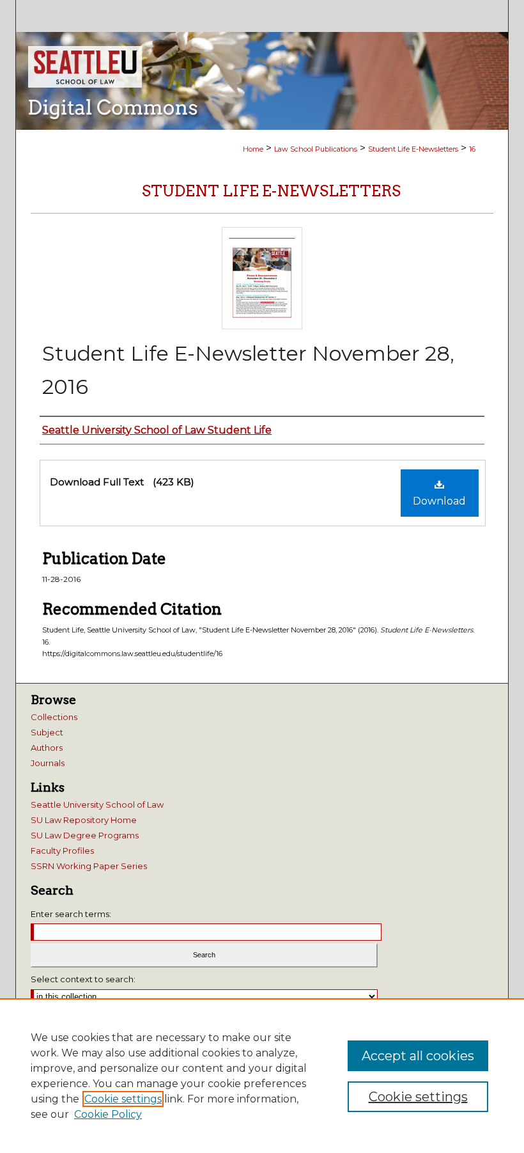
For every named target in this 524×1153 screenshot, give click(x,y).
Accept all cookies (418, 1055)
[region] (262, 1075)
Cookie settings (123, 1099)
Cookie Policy (108, 1114)
